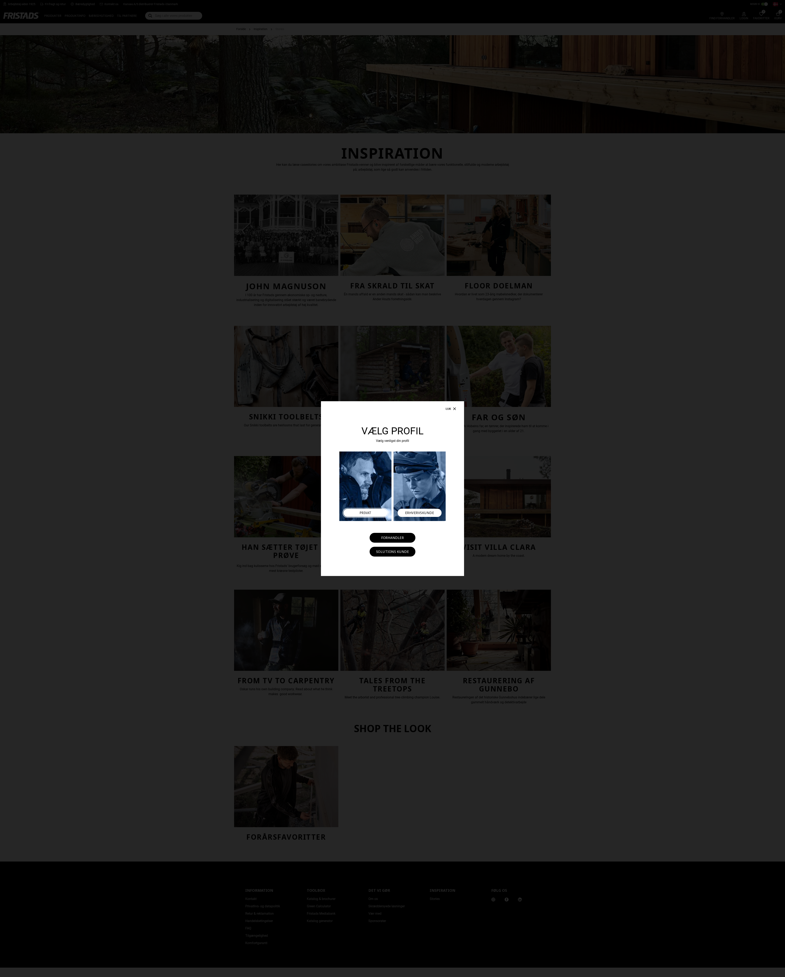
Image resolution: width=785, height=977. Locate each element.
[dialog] (392, 488)
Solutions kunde (392, 551)
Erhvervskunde (419, 513)
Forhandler (392, 538)
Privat (365, 513)
